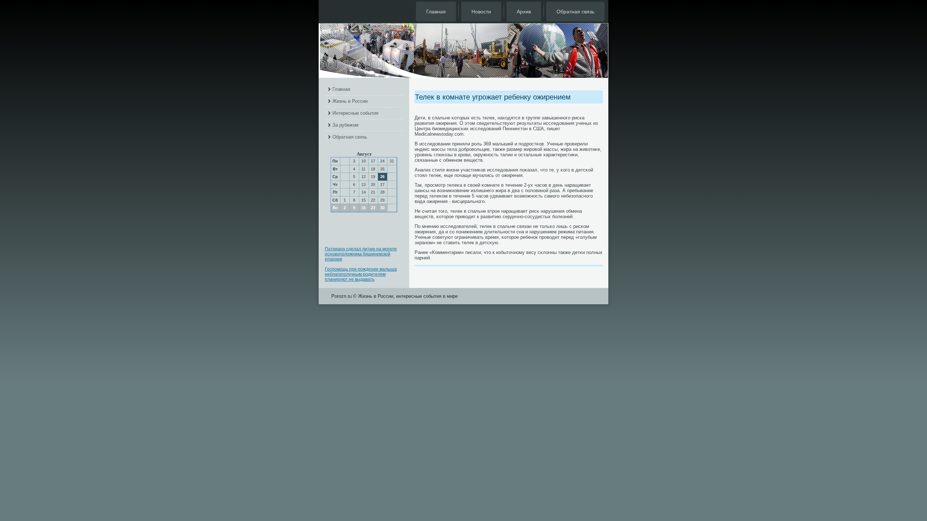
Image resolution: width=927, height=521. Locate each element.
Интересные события (355, 113)
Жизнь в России (350, 101)
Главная (436, 11)
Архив (524, 11)
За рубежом (345, 125)
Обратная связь (575, 11)
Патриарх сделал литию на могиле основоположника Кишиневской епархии (361, 254)
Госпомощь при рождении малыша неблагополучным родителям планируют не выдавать (361, 274)
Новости (481, 11)
